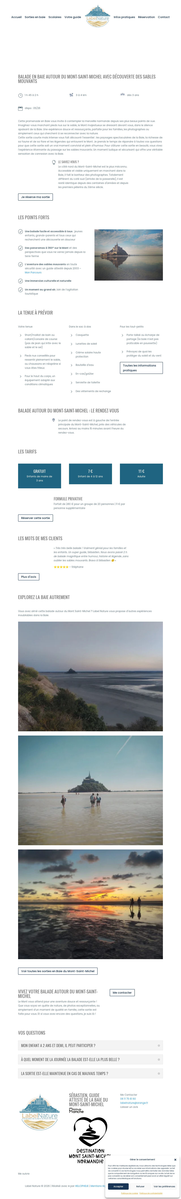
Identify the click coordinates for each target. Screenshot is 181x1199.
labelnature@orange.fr (134, 1103)
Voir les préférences (164, 1186)
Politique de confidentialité (151, 1193)
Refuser (140, 1186)
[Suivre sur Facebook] (27, 1178)
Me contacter (122, 993)
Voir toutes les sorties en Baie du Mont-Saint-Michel (57, 971)
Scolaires (55, 17)
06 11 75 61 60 (128, 1098)
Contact (164, 17)
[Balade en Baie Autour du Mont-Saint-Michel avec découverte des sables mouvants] (128, 280)
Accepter (118, 1186)
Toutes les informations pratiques (139, 368)
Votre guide (72, 17)
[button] (175, 1159)
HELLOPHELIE (82, 1186)
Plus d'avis (28, 577)
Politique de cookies (129, 1193)
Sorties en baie (35, 17)
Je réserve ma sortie (35, 197)
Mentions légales (101, 1186)
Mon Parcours (33, 272)
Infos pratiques (124, 17)
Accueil (16, 17)
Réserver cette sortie (35, 518)
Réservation (146, 17)
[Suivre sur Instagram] (20, 1178)
